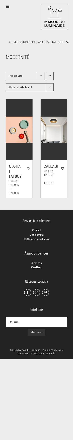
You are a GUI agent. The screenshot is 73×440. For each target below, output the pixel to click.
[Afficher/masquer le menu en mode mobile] (8, 6)
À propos (36, 263)
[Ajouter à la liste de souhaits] (28, 168)
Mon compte (36, 235)
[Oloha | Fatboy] (19, 129)
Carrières (36, 267)
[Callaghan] (54, 129)
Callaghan (54, 166)
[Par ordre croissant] (50, 76)
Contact (36, 230)
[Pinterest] (45, 292)
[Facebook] (27, 292)
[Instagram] (36, 292)
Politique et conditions (36, 239)
